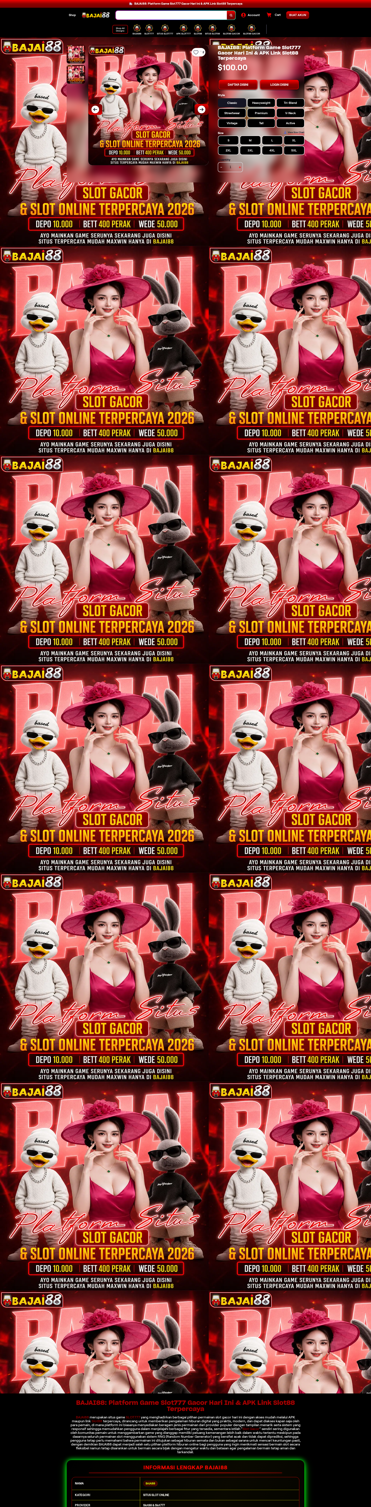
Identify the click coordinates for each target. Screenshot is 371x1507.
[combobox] (171, 15)
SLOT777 (133, 1417)
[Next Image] (201, 109)
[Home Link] (95, 15)
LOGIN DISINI (279, 84)
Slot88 (97, 1421)
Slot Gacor (251, 1429)
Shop (72, 15)
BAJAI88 (82, 1417)
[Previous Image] (95, 109)
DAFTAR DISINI (238, 84)
